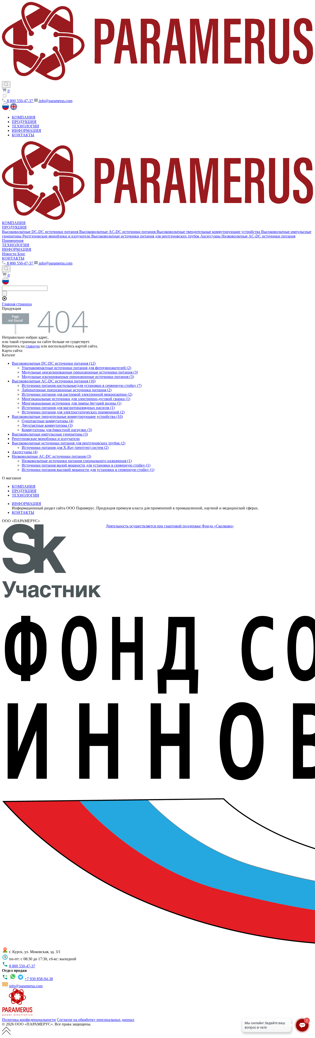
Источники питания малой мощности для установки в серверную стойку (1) (86, 465)
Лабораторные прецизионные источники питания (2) (66, 390)
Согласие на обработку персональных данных (95, 1020)
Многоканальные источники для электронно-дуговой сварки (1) (76, 399)
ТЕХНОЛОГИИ (25, 126)
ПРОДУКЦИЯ (24, 122)
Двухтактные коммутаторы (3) (47, 425)
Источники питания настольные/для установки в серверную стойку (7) (82, 385)
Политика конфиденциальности (29, 1020)
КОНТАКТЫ (23, 135)
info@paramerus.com (26, 986)
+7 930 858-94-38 (39, 979)
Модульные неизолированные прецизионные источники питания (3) (80, 372)
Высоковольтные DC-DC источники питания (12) (53, 363)
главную (33, 346)
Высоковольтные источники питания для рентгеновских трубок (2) (68, 443)
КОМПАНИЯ (23, 117)
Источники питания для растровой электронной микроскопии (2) (77, 394)
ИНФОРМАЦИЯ (26, 130)
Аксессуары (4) (24, 452)
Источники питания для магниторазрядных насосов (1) (68, 408)
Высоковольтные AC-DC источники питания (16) (53, 381)
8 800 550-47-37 (22, 966)
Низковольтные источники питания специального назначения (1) (77, 461)
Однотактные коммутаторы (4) (47, 421)
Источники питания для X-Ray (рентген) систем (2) (65, 447)
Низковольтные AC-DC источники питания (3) (51, 456)
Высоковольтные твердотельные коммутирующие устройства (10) (67, 416)
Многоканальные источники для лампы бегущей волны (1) (71, 403)
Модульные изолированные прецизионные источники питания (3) (78, 377)
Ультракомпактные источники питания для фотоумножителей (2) (76, 368)
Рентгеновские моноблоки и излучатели (46, 439)
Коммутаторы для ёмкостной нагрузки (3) (57, 430)
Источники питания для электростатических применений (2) (73, 412)
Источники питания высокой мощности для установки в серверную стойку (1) (88, 470)
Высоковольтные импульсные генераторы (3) (50, 434)
